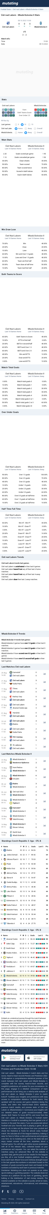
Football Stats (6, 9)
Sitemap (19, 1199)
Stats (5, 1213)
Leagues (24, 1213)
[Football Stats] (10, 3)
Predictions (14, 1213)
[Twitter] (10, 1191)
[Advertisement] (24, 72)
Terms (3, 1199)
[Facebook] (4, 1191)
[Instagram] (16, 1191)
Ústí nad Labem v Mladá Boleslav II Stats (28, 9)
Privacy (11, 1199)
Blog (34, 1213)
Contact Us (29, 1199)
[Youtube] (22, 1191)
